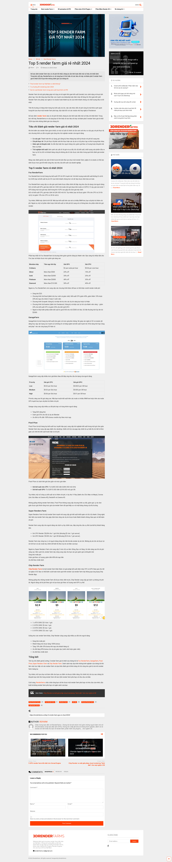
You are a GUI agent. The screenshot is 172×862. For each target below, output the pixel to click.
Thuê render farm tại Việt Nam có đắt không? (45, 84)
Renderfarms (40, 682)
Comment (33, 787)
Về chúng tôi (119, 9)
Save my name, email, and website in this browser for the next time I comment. (55, 819)
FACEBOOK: (59, 771)
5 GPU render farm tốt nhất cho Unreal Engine (45, 763)
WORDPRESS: (49, 771)
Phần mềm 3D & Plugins (83, 9)
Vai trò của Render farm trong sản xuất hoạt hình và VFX (49, 90)
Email (70, 804)
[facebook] (108, 846)
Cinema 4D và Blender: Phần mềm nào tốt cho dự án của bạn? (125, 173)
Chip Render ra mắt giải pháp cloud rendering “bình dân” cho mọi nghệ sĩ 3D (69, 693)
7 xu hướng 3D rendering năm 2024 (42, 87)
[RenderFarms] (46, 5)
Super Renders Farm (40, 664)
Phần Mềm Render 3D (103, 9)
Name (32, 804)
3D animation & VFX (64, 9)
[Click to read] (48, 748)
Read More (116, 187)
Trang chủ (34, 9)
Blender (116, 167)
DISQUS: (66, 771)
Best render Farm (47, 9)
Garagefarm (94, 661)
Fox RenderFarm (84, 661)
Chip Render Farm (55, 664)
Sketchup (117, 204)
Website (32, 811)
